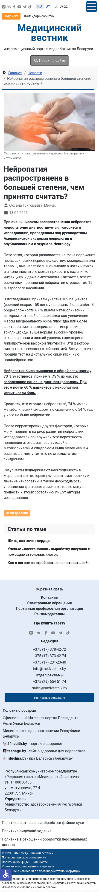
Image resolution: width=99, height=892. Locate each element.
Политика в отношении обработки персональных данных (44, 842)
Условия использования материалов (28, 866)
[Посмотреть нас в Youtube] (19, 6)
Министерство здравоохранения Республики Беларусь (41, 733)
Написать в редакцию (49, 697)
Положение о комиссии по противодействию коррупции (40, 871)
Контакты (49, 597)
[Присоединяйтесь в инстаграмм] (4, 6)
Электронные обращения (49, 603)
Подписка (11, 16)
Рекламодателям (49, 614)
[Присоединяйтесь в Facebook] (14, 6)
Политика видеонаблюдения (27, 831)
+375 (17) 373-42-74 (49, 656)
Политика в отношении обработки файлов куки (43, 823)
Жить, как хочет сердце (29, 541)
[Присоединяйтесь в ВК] (9, 6)
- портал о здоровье (34, 743)
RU (39, 6)
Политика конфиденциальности (25, 862)
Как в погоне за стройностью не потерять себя (49, 563)
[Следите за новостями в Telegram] (24, 6)
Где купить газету (49, 623)
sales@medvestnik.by (49, 688)
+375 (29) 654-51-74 (49, 681)
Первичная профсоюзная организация (49, 608)
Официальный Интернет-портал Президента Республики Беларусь (41, 721)
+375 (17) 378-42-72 (49, 649)
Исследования (17, 513)
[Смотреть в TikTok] (30, 6)
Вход (63, 6)
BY (48, 6)
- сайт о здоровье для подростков (46, 751)
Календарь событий (39, 16)
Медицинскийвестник (49, 32)
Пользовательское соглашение (24, 857)
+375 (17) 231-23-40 (49, 662)
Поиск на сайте (51, 60)
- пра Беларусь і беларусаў (40, 758)
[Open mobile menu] (91, 6)
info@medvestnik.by (49, 669)
